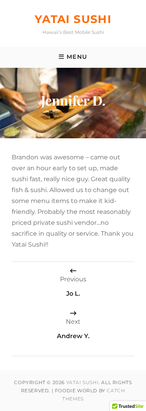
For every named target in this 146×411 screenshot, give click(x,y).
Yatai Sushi (73, 19)
